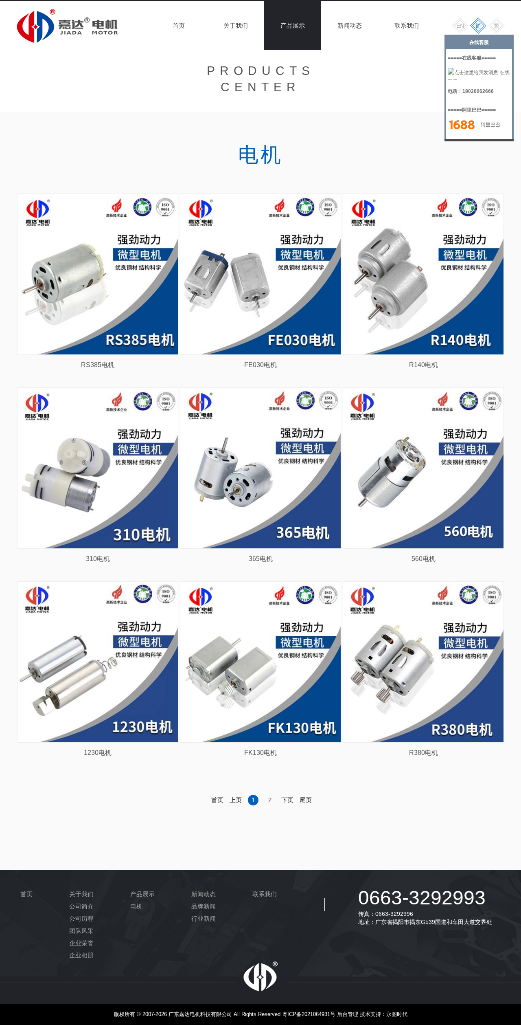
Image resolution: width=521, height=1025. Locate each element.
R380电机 (423, 752)
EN (460, 25)
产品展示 (292, 25)
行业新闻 (203, 918)
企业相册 (81, 955)
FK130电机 (260, 752)
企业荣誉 (81, 942)
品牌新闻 (203, 906)
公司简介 (81, 906)
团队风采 (81, 930)
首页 (179, 25)
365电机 (261, 558)
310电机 (98, 558)
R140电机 (423, 364)
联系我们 (406, 25)
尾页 (306, 799)
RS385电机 (97, 364)
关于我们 (235, 25)
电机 (136, 906)
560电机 (424, 558)
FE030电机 (260, 364)
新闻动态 (349, 25)
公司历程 (81, 918)
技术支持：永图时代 (383, 1014)
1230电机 (98, 752)
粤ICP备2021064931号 (308, 1014)
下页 (287, 799)
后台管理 (347, 1014)
